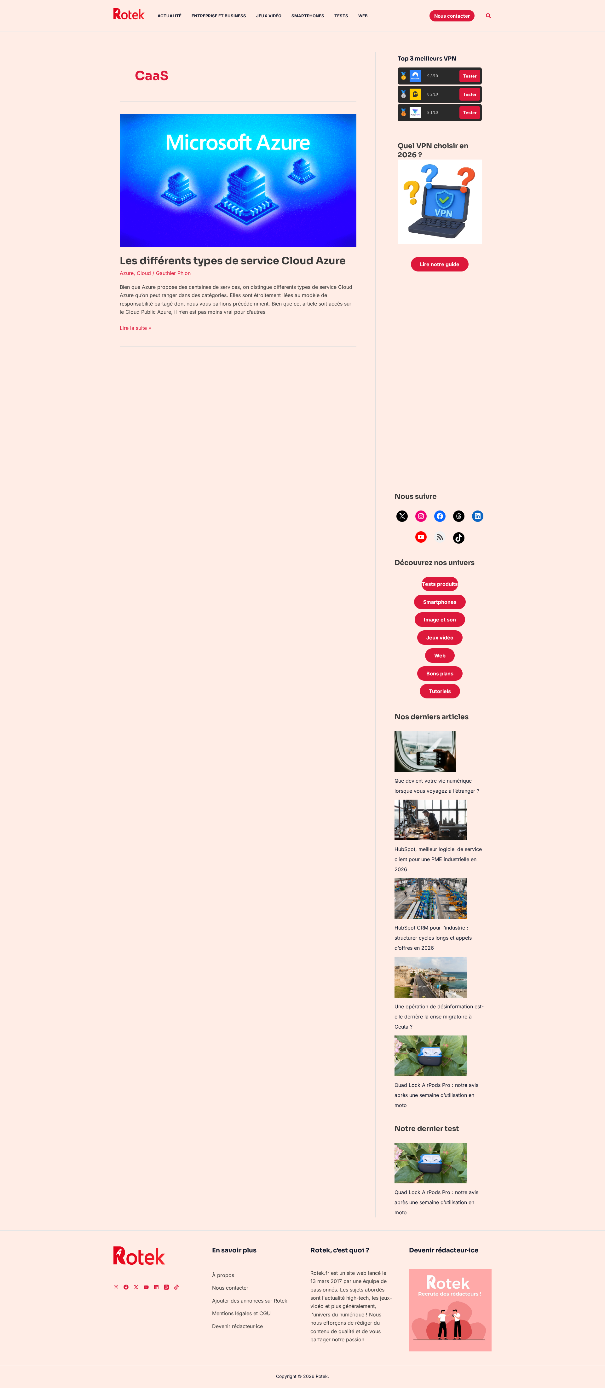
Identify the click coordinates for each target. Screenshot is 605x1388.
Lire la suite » (135, 327)
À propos (223, 1275)
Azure (127, 273)
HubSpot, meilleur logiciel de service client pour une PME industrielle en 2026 (438, 859)
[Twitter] (136, 1287)
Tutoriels (440, 691)
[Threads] (458, 516)
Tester (469, 76)
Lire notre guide (439, 264)
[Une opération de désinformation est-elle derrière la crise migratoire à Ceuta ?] (431, 977)
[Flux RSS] (440, 537)
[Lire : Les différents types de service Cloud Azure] (238, 180)
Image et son (440, 619)
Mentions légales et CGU (241, 1313)
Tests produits (440, 584)
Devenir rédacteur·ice (237, 1326)
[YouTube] (421, 537)
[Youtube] (146, 1287)
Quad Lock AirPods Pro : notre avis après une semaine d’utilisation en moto (436, 1095)
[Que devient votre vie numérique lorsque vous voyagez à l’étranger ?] (425, 751)
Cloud (144, 273)
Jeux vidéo (268, 15)
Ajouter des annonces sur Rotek (249, 1301)
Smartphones (307, 15)
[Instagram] (421, 516)
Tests (341, 15)
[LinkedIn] (477, 516)
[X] (402, 516)
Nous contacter (230, 1288)
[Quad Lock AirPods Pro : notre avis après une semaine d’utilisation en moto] (431, 1055)
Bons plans (439, 673)
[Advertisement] (440, 383)
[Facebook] (440, 516)
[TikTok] (458, 538)
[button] (452, 15)
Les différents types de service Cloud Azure (233, 260)
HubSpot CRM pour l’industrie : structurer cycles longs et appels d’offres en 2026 (433, 937)
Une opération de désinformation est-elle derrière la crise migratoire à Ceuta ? (439, 1016)
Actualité (170, 15)
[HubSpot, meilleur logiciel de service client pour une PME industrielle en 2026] (431, 820)
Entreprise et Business (219, 15)
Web (363, 15)
